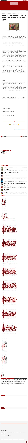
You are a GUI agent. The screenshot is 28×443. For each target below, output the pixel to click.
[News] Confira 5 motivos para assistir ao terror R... (8, 318)
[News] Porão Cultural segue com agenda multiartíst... (9, 256)
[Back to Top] (26, 442)
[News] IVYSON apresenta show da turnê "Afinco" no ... (9, 276)
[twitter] (23, 0)
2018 (2, 372)
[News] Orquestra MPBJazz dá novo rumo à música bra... (9, 225)
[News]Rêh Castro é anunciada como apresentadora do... (9, 303)
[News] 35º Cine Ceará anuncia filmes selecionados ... (9, 226)
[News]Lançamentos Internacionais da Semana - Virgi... (9, 246)
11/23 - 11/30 (3, 203)
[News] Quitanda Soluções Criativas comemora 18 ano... (9, 302)
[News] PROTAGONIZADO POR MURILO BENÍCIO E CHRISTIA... (9, 287)
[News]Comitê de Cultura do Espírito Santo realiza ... (8, 323)
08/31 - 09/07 (3, 214)
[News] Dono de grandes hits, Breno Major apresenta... (9, 242)
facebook (26, 136)
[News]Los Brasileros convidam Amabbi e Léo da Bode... (9, 326)
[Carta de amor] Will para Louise (7, 169)
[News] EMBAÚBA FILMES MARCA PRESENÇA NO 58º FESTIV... (9, 288)
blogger (21, 136)
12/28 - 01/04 (3, 198)
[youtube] (24, 0)
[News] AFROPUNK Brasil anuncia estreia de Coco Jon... (9, 259)
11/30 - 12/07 (3, 202)
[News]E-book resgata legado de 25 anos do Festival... (9, 258)
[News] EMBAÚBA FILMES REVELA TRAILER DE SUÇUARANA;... (9, 284)
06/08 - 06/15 (3, 345)
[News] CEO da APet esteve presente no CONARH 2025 (9, 275)
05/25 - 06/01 (3, 347)
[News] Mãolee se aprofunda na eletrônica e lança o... (9, 295)
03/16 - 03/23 (3, 356)
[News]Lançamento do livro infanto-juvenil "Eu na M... (9, 290)
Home (2, 13)
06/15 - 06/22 (3, 344)
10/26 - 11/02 (3, 207)
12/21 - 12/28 (3, 199)
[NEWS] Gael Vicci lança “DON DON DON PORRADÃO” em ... (9, 262)
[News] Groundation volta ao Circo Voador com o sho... (9, 271)
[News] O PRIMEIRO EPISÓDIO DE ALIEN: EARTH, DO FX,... (8, 268)
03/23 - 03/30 (3, 355)
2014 (2, 376)
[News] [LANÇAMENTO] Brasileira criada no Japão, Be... (9, 228)
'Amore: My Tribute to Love (4, 439)
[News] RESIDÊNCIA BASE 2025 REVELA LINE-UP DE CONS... (9, 316)
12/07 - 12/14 (3, 201)
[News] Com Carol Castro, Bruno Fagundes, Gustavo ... (9, 227)
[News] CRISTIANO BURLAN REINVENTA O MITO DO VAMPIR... (9, 283)
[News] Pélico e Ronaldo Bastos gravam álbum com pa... (9, 332)
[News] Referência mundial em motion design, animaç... (9, 238)
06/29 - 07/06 (3, 342)
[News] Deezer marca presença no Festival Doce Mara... (9, 312)
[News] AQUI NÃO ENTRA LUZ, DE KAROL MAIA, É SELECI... (9, 273)
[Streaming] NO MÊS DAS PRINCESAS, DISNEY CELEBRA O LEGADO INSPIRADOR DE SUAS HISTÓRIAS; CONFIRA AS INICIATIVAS (15, 192)
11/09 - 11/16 (3, 205)
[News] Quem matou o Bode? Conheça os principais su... (9, 229)
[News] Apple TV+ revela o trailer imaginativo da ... (8, 315)
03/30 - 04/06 (3, 354)
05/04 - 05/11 (3, 350)
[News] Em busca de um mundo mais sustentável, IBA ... (9, 252)
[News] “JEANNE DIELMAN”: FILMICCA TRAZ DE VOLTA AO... (9, 282)
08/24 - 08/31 (3, 215)
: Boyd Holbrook (13, 439)
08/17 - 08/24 (3, 216)
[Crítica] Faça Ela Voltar (5, 217)
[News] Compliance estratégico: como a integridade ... (9, 243)
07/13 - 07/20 (3, 340)
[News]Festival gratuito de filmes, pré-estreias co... (8, 257)
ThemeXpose (4, 441)
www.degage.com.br (4, 118)
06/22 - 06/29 (3, 343)
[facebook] (22, 0)
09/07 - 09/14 (3, 213)
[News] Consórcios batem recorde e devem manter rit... (9, 329)
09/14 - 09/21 (3, 212)
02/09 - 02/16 (3, 361)
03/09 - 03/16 (3, 357)
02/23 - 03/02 (3, 359)
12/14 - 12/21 (3, 200)
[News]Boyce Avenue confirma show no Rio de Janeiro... (9, 330)
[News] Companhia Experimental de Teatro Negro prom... (9, 239)
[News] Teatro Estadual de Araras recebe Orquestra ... (9, 310)
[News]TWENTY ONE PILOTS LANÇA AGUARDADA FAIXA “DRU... (9, 299)
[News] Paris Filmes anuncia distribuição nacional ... (8, 230)
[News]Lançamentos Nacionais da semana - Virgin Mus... (9, 240)
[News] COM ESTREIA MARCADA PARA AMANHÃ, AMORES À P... (9, 285)
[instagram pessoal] (26, 0)
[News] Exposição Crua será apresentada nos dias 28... (9, 267)
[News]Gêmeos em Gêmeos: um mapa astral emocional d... (9, 327)
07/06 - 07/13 (3, 341)
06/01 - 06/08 (3, 346)
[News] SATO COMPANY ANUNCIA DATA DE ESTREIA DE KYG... (9, 274)
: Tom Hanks (17, 439)
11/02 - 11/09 (3, 206)
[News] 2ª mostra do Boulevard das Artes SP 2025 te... (9, 219)
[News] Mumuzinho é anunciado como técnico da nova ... (9, 294)
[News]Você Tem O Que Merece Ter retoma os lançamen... (9, 289)
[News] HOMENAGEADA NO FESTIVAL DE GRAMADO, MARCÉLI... (9, 286)
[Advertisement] (5, 160)
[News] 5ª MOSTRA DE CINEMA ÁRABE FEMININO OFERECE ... (9, 317)
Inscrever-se (20, 378)
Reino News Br (6, 151)
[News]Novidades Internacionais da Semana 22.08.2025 (9, 248)
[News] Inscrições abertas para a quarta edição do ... (9, 245)
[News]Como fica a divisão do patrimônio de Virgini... (9, 324)
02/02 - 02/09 (3, 362)
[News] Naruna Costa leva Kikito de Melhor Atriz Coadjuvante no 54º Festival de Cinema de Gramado (15, 186)
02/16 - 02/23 (3, 360)
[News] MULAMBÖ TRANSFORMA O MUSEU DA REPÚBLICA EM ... (9, 260)
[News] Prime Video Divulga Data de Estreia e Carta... (9, 281)
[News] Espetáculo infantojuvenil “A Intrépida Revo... (9, 304)
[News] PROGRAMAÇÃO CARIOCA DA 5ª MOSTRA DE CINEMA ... (9, 233)
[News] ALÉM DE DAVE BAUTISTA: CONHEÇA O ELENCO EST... (9, 232)
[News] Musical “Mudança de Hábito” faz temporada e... (9, 311)
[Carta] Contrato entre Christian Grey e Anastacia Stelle (10, 175)
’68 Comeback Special (21, 439)
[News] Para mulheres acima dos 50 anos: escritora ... (9, 270)
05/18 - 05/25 (3, 348)
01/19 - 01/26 (3, 364)
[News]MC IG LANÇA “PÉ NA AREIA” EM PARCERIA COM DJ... (9, 301)
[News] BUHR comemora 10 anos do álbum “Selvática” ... (9, 297)
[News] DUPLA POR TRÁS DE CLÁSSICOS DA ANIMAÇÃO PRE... (9, 231)
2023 (2, 368)
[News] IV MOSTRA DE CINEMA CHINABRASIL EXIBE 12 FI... (9, 328)
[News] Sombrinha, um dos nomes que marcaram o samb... (9, 224)
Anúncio (7, 378)
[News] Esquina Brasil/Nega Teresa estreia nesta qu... (9, 325)
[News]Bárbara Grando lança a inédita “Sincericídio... (9, 261)
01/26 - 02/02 (3, 363)
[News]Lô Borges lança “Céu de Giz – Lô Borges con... (8, 244)
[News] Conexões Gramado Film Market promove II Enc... (9, 313)
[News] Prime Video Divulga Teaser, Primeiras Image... (9, 272)
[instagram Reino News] (25, 0)
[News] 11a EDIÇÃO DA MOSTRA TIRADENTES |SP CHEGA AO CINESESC (11, 172)
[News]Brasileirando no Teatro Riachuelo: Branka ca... (9, 296)
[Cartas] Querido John (6, 189)
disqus (23, 136)
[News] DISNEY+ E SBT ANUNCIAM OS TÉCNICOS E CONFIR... (9, 220)
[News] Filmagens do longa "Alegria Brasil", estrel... (8, 218)
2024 (2, 367)
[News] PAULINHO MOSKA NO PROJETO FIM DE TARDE (8, 298)
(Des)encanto (9, 439)
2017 (2, 373)
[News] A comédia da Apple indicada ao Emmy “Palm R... (9, 314)
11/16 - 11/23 (3, 204)
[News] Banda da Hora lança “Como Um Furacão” (9, 180)
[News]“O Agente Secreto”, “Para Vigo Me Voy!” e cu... (9, 331)
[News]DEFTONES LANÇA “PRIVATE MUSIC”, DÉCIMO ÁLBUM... (9, 241)
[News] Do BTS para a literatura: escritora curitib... (8, 269)
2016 (2, 374)
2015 (2, 375)
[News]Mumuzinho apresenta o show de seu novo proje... (9, 254)
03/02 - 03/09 (3, 358)
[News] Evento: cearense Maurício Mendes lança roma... (9, 309)
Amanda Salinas (11, 441)
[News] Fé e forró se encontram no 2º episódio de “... (8, 300)
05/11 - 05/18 (3, 349)
